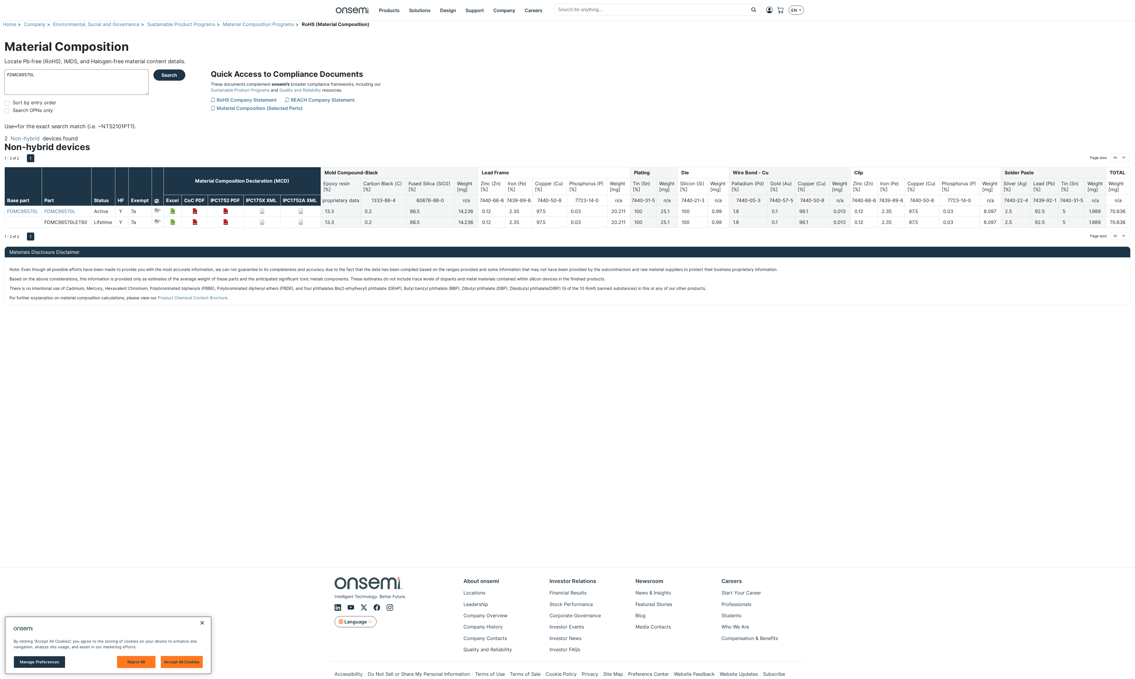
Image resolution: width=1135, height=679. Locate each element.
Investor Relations (572, 581)
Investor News (565, 638)
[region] (108, 645)
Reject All (136, 661)
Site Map (613, 674)
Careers (731, 581)
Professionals (736, 604)
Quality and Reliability (300, 89)
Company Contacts (485, 638)
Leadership (475, 604)
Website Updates (739, 674)
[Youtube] (352, 607)
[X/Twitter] (365, 607)
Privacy (590, 674)
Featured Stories (653, 604)
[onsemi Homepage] (352, 10)
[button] (753, 9)
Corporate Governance (575, 615)
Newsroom (649, 581)
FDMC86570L (22, 211)
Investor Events (566, 627)
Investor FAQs (564, 649)
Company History (483, 627)
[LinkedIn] (339, 607)
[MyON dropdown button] (771, 10)
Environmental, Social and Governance (96, 24)
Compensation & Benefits (749, 638)
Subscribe (774, 674)
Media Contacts (653, 627)
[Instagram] (390, 607)
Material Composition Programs (258, 24)
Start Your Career (741, 593)
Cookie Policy (561, 674)
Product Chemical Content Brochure (192, 297)
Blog (640, 615)
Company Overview (485, 615)
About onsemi (481, 581)
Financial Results (567, 593)
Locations (474, 593)
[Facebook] (378, 607)
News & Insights (653, 593)
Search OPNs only (33, 110)
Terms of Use (490, 674)
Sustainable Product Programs (181, 24)
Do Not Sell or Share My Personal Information (419, 674)
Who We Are (735, 627)
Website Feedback (694, 674)
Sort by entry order (34, 102)
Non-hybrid (25, 138)
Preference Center (648, 674)
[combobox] (650, 10)
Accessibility (349, 674)
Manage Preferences (39, 661)
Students (731, 615)
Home (9, 24)
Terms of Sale (525, 674)
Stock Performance (571, 604)
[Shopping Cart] (783, 10)
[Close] (202, 622)
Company (35, 24)
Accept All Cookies (182, 661)
